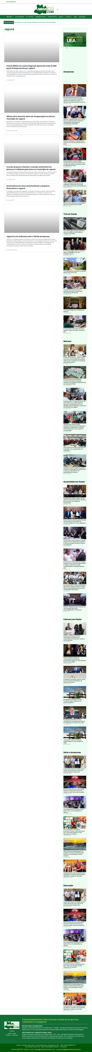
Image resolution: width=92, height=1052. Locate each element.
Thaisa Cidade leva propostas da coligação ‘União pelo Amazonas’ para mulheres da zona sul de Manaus (74, 184)
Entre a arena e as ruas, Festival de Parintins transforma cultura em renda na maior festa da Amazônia (73, 790)
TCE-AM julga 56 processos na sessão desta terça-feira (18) (74, 271)
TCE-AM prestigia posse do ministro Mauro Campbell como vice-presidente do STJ (74, 252)
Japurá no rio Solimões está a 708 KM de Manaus (28, 236)
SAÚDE (75, 16)
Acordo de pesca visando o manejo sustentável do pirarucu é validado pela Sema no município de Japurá (30, 168)
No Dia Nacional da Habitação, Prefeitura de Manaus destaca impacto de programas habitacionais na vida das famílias (74, 382)
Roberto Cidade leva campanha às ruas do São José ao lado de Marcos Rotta (74, 142)
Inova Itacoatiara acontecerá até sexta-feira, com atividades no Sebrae (73, 811)
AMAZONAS (9, 16)
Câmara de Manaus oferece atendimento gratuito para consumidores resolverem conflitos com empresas (74, 638)
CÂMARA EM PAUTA (52, 16)
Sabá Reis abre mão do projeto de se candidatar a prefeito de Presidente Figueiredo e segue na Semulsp (74, 874)
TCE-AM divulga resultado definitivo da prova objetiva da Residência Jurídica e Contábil (74, 232)
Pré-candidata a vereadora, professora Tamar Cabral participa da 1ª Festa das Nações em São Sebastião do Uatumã (74, 832)
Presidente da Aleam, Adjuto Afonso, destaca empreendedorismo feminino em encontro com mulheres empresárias (74, 500)
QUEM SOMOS (82, 16)
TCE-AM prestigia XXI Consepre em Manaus (73, 310)
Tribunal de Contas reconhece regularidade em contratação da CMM (73, 741)
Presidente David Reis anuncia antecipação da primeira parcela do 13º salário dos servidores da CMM (74, 721)
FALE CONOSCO (11, 2)
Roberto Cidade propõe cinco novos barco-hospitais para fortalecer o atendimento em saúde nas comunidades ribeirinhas (74, 121)
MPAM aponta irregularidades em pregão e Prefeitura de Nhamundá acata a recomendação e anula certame (73, 853)
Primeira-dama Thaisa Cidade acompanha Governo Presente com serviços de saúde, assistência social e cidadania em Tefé (74, 163)
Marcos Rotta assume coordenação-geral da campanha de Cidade (74, 203)
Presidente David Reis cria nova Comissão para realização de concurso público (72, 701)
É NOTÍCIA (68, 16)
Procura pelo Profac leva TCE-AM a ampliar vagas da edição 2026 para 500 (74, 330)
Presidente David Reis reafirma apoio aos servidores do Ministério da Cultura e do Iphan (74, 680)
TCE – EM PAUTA (30, 16)
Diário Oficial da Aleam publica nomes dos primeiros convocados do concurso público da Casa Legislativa (74, 521)
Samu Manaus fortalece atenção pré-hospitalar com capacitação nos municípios (74, 449)
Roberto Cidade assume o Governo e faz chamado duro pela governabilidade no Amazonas (74, 608)
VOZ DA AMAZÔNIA (19, 16)
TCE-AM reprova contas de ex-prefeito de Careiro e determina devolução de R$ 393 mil (72, 291)
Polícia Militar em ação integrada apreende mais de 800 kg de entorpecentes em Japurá (31, 67)
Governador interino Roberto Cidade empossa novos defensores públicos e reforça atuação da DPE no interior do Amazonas (74, 542)
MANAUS (61, 16)
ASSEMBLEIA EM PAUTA (40, 16)
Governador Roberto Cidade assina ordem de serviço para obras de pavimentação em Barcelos (74, 770)
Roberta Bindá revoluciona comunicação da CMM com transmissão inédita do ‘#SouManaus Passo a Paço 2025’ (74, 660)
